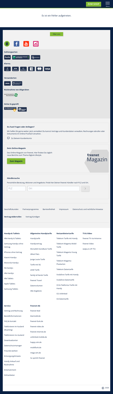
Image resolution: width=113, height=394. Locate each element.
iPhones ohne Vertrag (13, 252)
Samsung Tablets (11, 289)
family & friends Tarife (39, 275)
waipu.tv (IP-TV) (89, 249)
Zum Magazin (16, 161)
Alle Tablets (8, 278)
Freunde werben (11, 351)
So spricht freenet (37, 358)
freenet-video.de (37, 326)
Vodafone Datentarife (65, 280)
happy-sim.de (35, 342)
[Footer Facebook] (16, 44)
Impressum (63, 209)
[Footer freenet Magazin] (7, 44)
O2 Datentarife (62, 299)
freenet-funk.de (36, 321)
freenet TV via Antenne (92, 238)
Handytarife (35, 238)
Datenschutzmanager (13, 345)
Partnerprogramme (31, 209)
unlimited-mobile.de (38, 337)
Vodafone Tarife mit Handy (68, 274)
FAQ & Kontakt (10, 321)
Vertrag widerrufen (12, 216)
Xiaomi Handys (10, 257)
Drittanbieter (9, 375)
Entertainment (10, 370)
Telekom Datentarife (65, 269)
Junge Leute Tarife (37, 259)
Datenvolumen (36, 285)
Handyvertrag (36, 243)
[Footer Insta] (36, 44)
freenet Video (88, 243)
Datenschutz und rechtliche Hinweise (88, 209)
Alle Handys (9, 273)
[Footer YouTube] (26, 44)
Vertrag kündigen (33, 216)
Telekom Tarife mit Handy (67, 238)
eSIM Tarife (34, 270)
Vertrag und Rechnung (13, 310)
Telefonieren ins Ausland (14, 335)
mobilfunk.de (35, 347)
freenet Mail (35, 310)
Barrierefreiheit (49, 209)
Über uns (56, 34)
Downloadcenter (11, 340)
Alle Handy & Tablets (12, 238)
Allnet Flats (34, 254)
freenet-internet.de (38, 331)
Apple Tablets (9, 283)
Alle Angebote (36, 291)
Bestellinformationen (12, 316)
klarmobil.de (35, 316)
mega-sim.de (35, 352)
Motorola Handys (11, 262)
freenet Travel (36, 280)
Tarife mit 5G (35, 264)
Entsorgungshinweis (12, 356)
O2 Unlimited (62, 293)
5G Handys (8, 268)
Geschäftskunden (11, 209)
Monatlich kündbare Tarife (41, 249)
